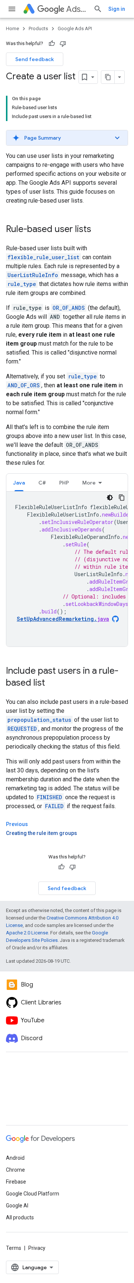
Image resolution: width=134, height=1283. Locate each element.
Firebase (16, 1182)
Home (12, 28)
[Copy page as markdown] (108, 77)
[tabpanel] (67, 569)
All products (20, 1217)
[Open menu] (11, 9)
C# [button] (42, 482)
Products (38, 28)
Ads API (76, 9)
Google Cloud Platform (32, 1194)
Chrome (15, 1170)
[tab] (19, 482)
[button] (67, 137)
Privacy (36, 1248)
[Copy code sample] (122, 498)
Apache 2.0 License (27, 933)
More (89, 482)
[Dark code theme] (110, 498)
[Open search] (97, 8)
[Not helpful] (62, 43)
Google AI (17, 1206)
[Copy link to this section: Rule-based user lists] (98, 229)
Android (15, 1158)
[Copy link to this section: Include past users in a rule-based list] (52, 683)
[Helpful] (51, 43)
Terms (13, 1248)
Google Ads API (75, 28)
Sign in (116, 9)
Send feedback (34, 59)
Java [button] (19, 482)
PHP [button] (64, 482)
